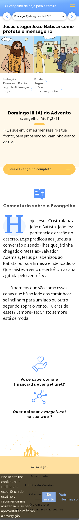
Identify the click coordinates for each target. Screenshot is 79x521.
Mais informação (68, 496)
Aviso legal (39, 467)
